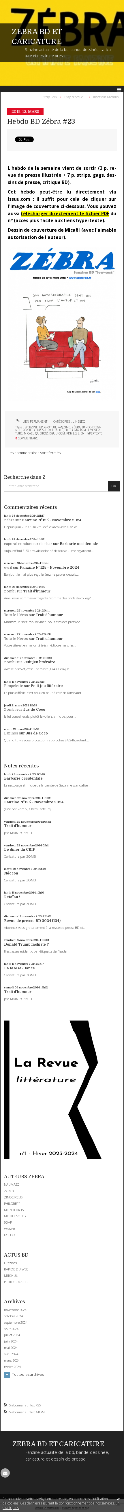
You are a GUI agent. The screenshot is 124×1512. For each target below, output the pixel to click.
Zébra (9, 520)
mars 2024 (12, 1360)
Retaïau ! (12, 897)
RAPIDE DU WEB (16, 1269)
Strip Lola (50, 97)
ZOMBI (9, 1191)
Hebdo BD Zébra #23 (41, 122)
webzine (31, 427)
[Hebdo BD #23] (62, 323)
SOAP (8, 1222)
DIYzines (10, 1263)
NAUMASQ (12, 1184)
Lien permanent (34, 421)
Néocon (11, 873)
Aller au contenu (16, 4)
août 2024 (11, 1329)
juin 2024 (11, 1341)
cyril (8, 568)
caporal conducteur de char (28, 544)
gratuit (50, 427)
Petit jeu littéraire (39, 662)
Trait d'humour (36, 591)
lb (74, 433)
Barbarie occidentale (79, 544)
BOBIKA (10, 1235)
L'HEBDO (79, 421)
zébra (76, 427)
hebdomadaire (76, 430)
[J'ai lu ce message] (118, 1498)
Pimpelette (13, 686)
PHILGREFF (12, 1203)
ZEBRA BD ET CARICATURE (58, 1444)
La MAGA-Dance (19, 968)
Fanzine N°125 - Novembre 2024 (51, 520)
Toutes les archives (28, 1374)
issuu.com (57, 433)
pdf (69, 433)
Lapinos (11, 733)
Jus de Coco (34, 710)
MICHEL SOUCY (15, 1216)
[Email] (5, 1473)
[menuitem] (51, 97)
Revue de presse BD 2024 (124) (32, 921)
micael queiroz (36, 433)
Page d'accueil (74, 97)
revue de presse (34, 430)
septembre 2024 (15, 1323)
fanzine (64, 427)
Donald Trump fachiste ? (26, 944)
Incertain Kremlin (106, 97)
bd (41, 427)
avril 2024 (11, 1354)
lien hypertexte (90, 433)
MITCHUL (11, 1275)
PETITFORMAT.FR (16, 1282)
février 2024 (12, 1367)
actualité (55, 430)
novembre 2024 (15, 1310)
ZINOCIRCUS (13, 1197)
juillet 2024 (12, 1335)
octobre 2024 (13, 1316)
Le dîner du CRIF (19, 850)
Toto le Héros (16, 615)
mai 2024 (11, 1348)
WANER (9, 1228)
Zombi (10, 591)
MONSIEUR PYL (15, 1210)
